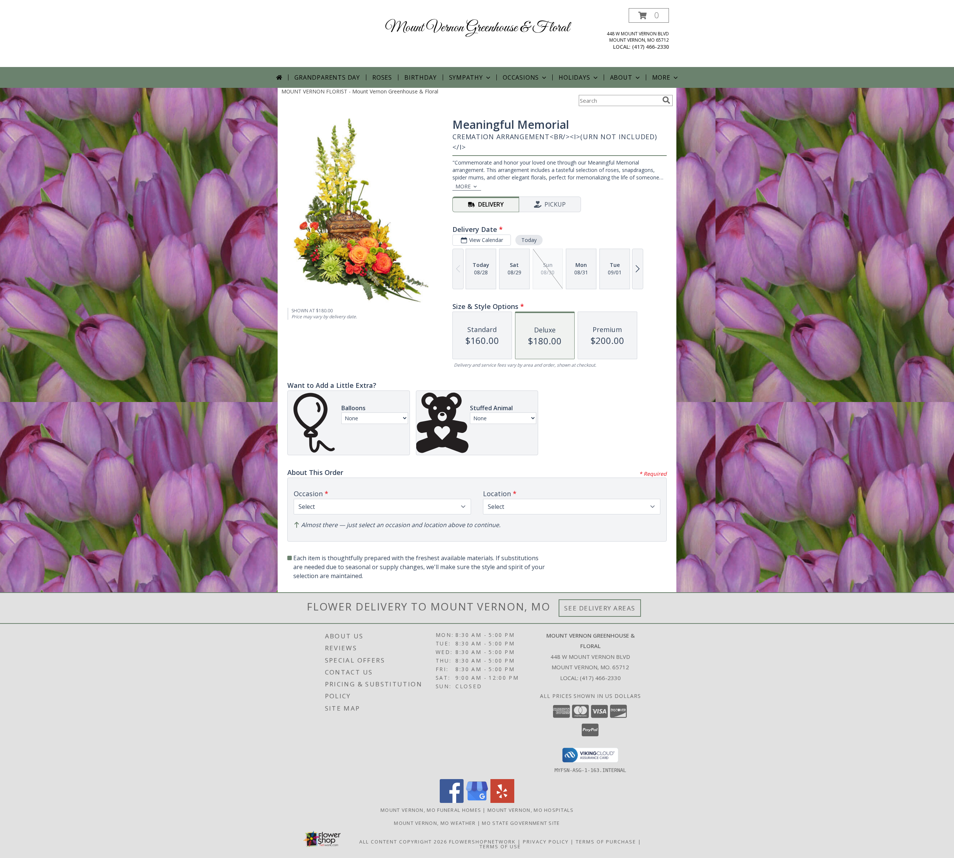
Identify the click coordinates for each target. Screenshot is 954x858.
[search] (666, 100)
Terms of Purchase (606, 841)
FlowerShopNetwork (482, 841)
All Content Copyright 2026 (403, 841)
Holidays (574, 77)
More (661, 77)
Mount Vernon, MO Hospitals (530, 810)
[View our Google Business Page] (477, 800)
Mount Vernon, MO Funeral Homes (430, 810)
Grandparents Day (327, 77)
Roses (382, 77)
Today (529, 239)
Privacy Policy (546, 841)
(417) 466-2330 (650, 46)
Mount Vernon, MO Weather (435, 823)
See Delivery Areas (599, 608)
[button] (649, 15)
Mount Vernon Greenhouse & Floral (477, 28)
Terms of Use (500, 846)
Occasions (521, 77)
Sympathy (466, 77)
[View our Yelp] (502, 800)
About (621, 77)
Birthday (420, 77)
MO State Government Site (521, 823)
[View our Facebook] (452, 800)
